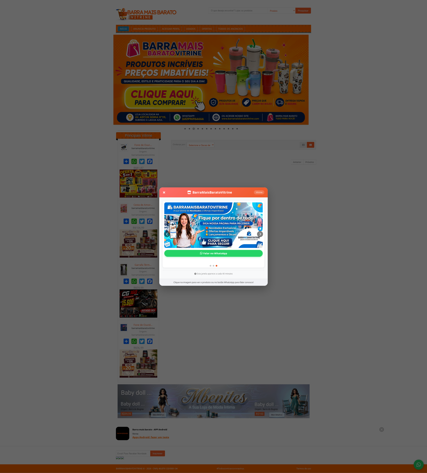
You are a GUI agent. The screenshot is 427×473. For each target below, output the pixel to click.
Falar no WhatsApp (215, 253)
